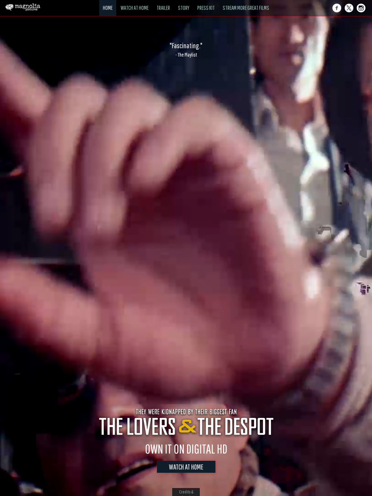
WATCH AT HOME (186, 467)
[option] (186, 50)
